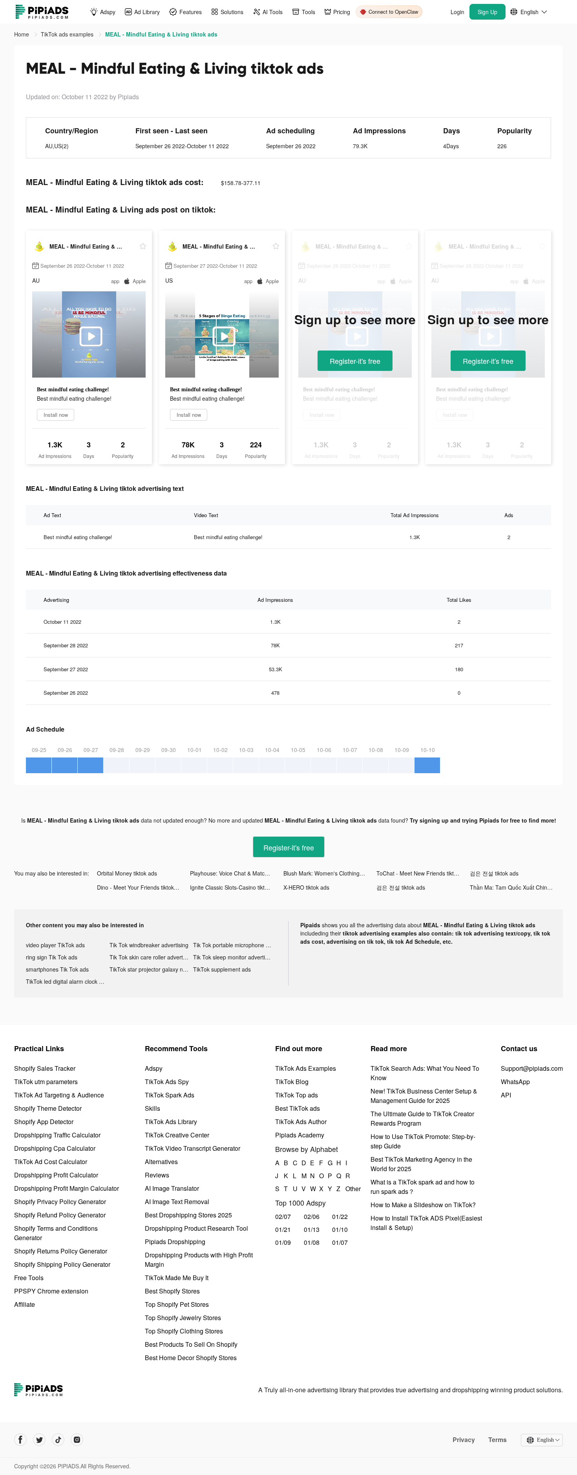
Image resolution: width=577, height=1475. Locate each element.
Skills (152, 1108)
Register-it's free (355, 361)
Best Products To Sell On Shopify (191, 1344)
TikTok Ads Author (301, 1121)
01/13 (312, 1229)
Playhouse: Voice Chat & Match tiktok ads (236, 873)
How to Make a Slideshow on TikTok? (423, 1204)
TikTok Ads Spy (167, 1081)
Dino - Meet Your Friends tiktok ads (140, 887)
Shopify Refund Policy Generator (60, 1214)
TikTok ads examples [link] (68, 34)
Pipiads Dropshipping (175, 1241)
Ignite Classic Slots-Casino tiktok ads (235, 887)
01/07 (340, 1242)
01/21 (283, 1229)
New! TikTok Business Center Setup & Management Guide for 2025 (424, 1095)
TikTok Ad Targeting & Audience (59, 1094)
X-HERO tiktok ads (306, 887)
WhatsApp (515, 1081)
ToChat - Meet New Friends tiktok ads (422, 873)
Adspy (154, 1068)
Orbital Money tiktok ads (127, 873)
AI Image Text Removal (177, 1201)
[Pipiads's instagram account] (77, 1439)
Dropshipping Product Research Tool (196, 1228)
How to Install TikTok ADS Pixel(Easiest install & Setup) (426, 1222)
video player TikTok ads (55, 945)
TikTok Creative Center (177, 1134)
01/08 (312, 1242)
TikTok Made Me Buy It (176, 1277)
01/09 (283, 1242)
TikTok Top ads (296, 1094)
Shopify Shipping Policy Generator (62, 1264)
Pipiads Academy (299, 1134)
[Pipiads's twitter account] (39, 1439)
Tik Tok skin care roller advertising (151, 957)
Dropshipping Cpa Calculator (54, 1148)
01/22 (340, 1216)
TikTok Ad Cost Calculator (50, 1161)
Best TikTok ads (297, 1108)
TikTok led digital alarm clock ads (67, 981)
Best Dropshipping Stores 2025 (188, 1214)
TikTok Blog (292, 1081)
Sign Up (487, 12)
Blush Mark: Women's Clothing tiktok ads (329, 873)
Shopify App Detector (43, 1121)
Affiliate (24, 1304)
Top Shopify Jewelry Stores (183, 1317)
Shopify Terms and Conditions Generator (56, 1233)
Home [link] (22, 34)
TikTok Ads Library (171, 1121)
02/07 (283, 1216)
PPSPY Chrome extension (51, 1290)
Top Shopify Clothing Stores (184, 1330)
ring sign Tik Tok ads (51, 957)
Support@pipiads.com (532, 1068)
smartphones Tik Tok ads (57, 969)
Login (457, 12)
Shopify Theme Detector (48, 1108)
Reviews (157, 1174)
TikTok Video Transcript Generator (192, 1148)
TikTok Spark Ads (169, 1094)
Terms (497, 1440)
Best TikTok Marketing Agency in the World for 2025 (421, 1164)
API (506, 1094)
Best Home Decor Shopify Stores (191, 1357)
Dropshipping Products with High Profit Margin (199, 1259)
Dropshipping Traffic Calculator (57, 1134)
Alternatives (161, 1161)
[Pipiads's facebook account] (20, 1439)
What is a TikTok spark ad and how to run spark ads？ (423, 1186)
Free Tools (29, 1277)
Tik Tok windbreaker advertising (149, 945)
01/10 (340, 1229)
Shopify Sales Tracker (44, 1068)
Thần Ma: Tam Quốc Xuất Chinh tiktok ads (516, 887)
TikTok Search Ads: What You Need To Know (425, 1073)
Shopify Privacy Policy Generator (60, 1201)
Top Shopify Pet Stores (177, 1304)
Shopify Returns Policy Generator (60, 1250)
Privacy (464, 1440)
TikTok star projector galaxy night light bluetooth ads (151, 969)
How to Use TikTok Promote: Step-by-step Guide (423, 1141)
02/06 (312, 1216)
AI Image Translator (172, 1188)
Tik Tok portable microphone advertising (235, 945)
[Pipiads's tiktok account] (58, 1439)
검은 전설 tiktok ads (494, 873)
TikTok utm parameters (46, 1081)
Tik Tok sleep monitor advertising (234, 957)
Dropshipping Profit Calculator (56, 1174)
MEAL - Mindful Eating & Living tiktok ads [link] (161, 34)
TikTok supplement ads (222, 969)
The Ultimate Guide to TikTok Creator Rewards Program (422, 1118)
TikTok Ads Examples (305, 1068)
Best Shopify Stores (172, 1290)
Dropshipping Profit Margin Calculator (66, 1188)
